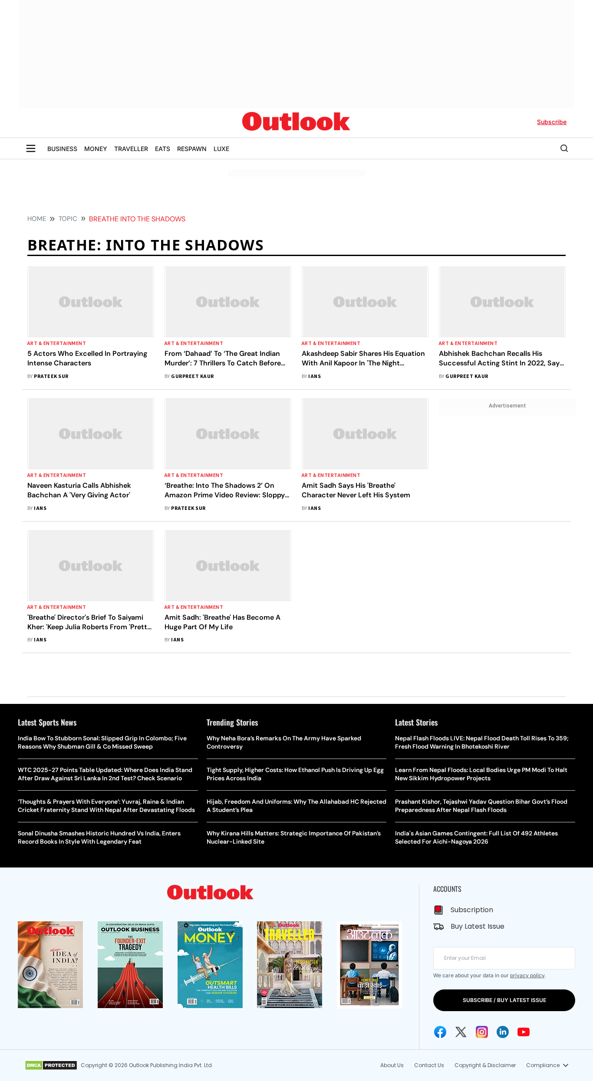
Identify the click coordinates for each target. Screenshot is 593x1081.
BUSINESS (62, 148)
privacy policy (527, 975)
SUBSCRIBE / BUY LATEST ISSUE (504, 1000)
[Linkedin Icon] (503, 1032)
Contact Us (429, 1065)
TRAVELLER (131, 148)
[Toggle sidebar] (31, 148)
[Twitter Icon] (461, 1032)
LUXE (221, 148)
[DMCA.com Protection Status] (51, 1065)
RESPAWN (192, 148)
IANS (314, 376)
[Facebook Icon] (440, 1032)
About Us (392, 1065)
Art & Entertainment (56, 343)
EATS (162, 148)
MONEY (95, 148)
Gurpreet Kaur (192, 376)
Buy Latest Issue (477, 926)
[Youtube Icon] (523, 1032)
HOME (36, 218)
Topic (68, 218)
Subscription (472, 910)
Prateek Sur (51, 376)
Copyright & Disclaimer (485, 1065)
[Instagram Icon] (482, 1032)
